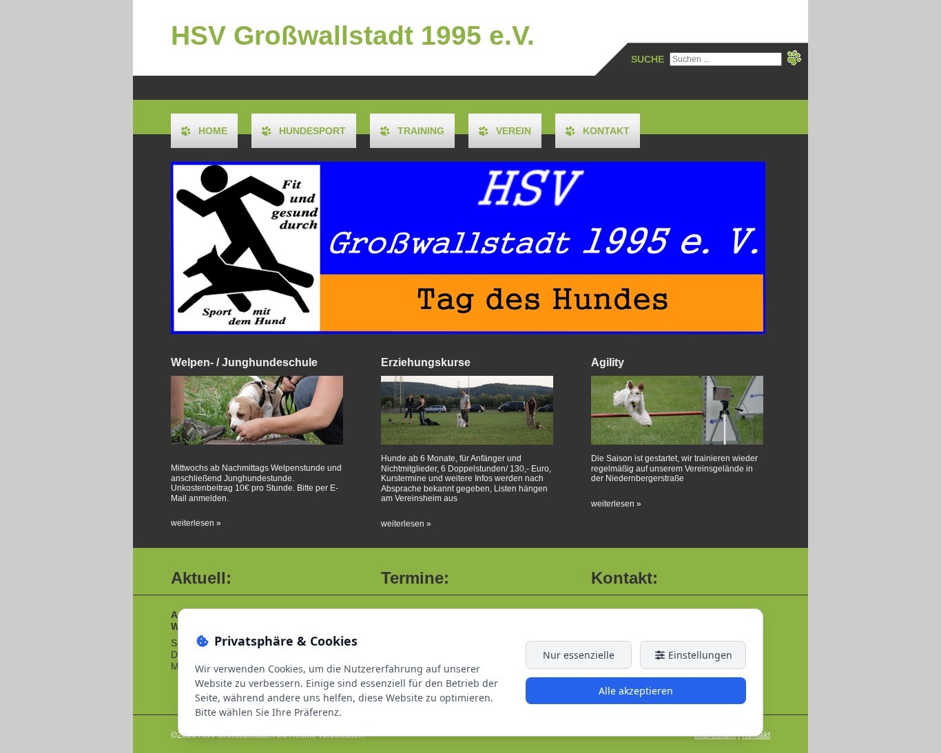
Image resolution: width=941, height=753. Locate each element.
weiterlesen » (196, 523)
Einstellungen (698, 654)
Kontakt (606, 131)
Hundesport (312, 131)
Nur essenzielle (578, 654)
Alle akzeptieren (636, 690)
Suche (647, 59)
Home (212, 131)
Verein (513, 131)
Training (420, 131)
